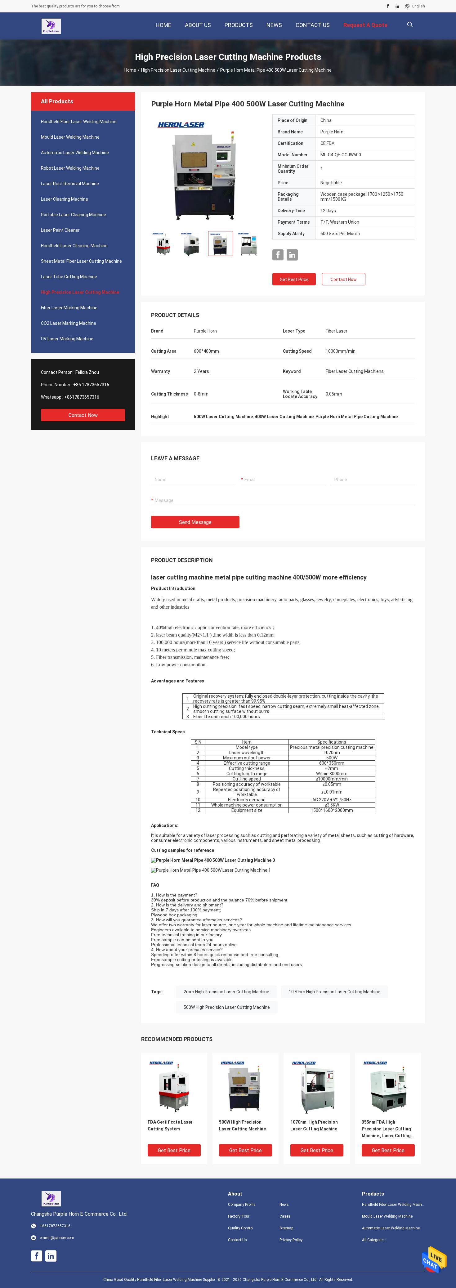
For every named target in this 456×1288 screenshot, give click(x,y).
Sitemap (286, 1228)
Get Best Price (294, 279)
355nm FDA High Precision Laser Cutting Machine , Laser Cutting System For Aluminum (386, 1129)
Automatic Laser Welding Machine (75, 152)
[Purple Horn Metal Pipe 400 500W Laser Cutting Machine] (207, 170)
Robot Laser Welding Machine (70, 168)
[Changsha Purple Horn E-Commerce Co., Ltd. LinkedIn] (397, 6)
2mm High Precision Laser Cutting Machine (226, 991)
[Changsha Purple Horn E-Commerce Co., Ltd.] (51, 26)
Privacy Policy (290, 1240)
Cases (284, 1216)
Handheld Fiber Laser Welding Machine (79, 121)
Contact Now (83, 415)
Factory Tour (238, 1216)
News (284, 1204)
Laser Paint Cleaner (60, 230)
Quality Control (240, 1228)
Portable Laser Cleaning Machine (73, 214)
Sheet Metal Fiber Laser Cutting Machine (81, 261)
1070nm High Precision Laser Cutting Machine (334, 991)
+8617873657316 (81, 397)
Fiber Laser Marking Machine (69, 307)
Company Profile (241, 1204)
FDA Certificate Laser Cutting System (170, 1125)
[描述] (410, 24)
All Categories (374, 1240)
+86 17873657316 (91, 384)
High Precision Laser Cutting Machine (178, 70)
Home (130, 70)
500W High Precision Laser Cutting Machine (227, 1007)
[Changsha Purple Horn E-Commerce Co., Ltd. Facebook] (388, 6)
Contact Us (237, 1240)
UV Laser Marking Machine (67, 338)
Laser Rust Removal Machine (70, 183)
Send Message (195, 522)
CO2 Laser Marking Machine (68, 323)
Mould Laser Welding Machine (70, 137)
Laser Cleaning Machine (64, 199)
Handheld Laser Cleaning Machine (74, 245)
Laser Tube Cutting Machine (69, 276)
